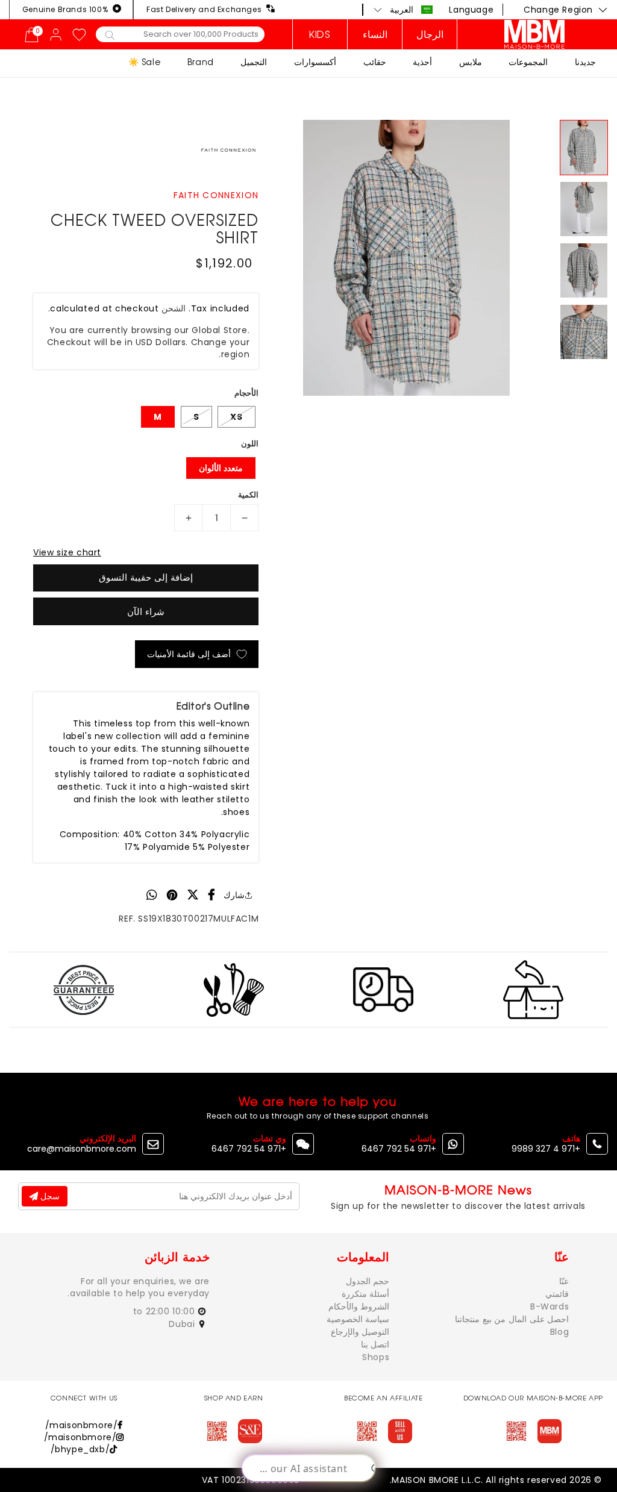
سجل (49, 1196)
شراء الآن (145, 611)
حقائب (374, 62)
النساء (375, 34)
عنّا (564, 1281)
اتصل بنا (375, 1344)
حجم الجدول (368, 1281)
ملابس (470, 62)
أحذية (422, 62)
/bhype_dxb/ (80, 1449)
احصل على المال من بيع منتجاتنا (512, 1319)
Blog (559, 1332)
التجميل (253, 62)
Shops (375, 1357)
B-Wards (549, 1306)
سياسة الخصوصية (358, 1319)
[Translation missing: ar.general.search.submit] (110, 34)
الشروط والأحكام (359, 1306)
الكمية (248, 495)
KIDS (319, 34)
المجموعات (528, 62)
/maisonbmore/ (81, 1425)
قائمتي (557, 1294)
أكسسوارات (315, 62)
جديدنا (585, 62)
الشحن (173, 308)
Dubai (183, 1324)
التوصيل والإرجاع (360, 1332)
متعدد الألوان (221, 468)
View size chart (67, 552)
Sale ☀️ (144, 62)
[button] (403, 10)
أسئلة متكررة (366, 1294)
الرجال (429, 34)
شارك (234, 895)
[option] (406, 258)
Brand (200, 62)
